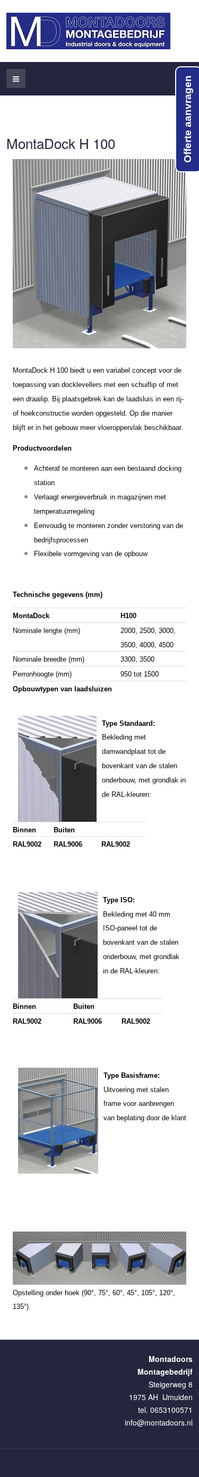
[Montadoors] (88, 31)
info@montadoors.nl (159, 1422)
